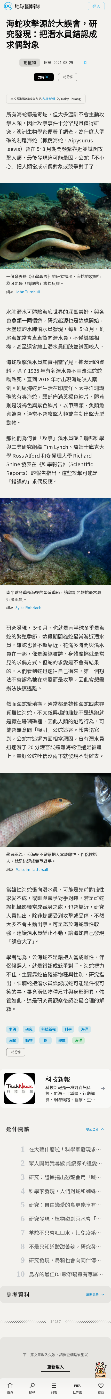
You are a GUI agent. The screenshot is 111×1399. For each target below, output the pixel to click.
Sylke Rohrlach (28, 607)
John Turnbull (27, 291)
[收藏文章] (85, 62)
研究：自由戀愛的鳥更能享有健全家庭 (65, 1205)
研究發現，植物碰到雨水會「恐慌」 (65, 1219)
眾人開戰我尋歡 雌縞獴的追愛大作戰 (65, 1163)
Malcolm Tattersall (31, 869)
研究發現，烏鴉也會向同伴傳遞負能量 (65, 1260)
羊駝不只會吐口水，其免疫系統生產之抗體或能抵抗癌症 (65, 1233)
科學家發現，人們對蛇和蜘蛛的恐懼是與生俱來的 (65, 1191)
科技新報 (49, 98)
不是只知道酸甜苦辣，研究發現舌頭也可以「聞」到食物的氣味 (65, 1247)
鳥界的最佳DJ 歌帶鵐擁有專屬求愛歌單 (66, 1274)
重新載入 (55, 1367)
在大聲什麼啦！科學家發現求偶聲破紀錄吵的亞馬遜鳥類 (65, 1149)
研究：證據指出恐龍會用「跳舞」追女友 (66, 1177)
